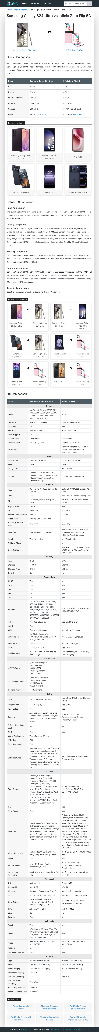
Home (25, 3)
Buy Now (44, 114)
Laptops (47, 3)
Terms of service (71, 1029)
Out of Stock (78, 114)
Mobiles (35, 3)
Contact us (85, 1029)
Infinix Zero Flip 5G (74, 50)
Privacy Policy (57, 1029)
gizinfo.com (27, 1029)
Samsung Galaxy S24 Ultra (24, 50)
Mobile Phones (20, 10)
